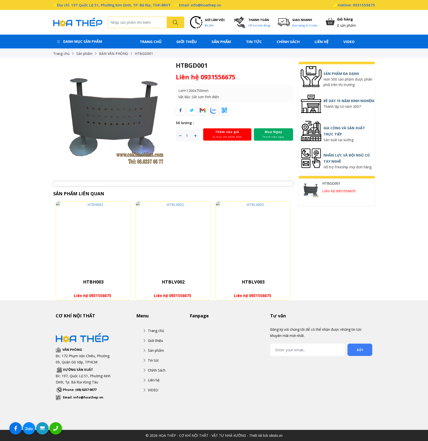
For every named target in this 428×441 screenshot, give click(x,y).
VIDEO (349, 41)
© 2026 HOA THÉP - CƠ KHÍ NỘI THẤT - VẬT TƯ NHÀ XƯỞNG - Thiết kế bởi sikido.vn (214, 435)
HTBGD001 (331, 183)
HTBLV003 (253, 282)
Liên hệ (321, 41)
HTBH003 (93, 282)
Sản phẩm (221, 41)
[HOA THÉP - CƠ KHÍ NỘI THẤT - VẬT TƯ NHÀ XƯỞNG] (78, 22)
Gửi (360, 350)
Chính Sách (288, 41)
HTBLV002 (173, 282)
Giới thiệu (186, 41)
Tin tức (254, 41)
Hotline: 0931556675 (356, 4)
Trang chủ (150, 41)
